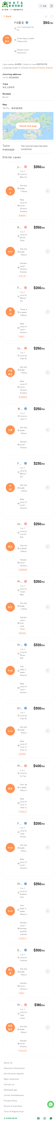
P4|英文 (19, 22)
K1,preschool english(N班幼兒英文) (20, 708)
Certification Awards (14, 1073)
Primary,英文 (20, 581)
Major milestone (11, 1079)
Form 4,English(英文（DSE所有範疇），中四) (20, 463)
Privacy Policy (10, 1100)
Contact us (9, 1084)
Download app (10, 1090)
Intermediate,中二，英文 (20, 523)
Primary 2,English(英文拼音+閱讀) (20, 883)
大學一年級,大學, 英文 (20, 408)
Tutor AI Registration (14, 1111)
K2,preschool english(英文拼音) (20, 227)
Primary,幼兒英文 (20, 1004)
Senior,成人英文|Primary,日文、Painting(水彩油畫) (20, 950)
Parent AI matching (13, 1106)
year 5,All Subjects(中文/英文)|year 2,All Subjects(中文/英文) (20, 166)
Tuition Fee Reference (14, 1095)
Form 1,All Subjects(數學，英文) (20, 287)
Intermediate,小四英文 (20, 348)
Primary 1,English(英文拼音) (20, 644)
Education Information (14, 1068)
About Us (8, 1063)
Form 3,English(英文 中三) (20, 823)
